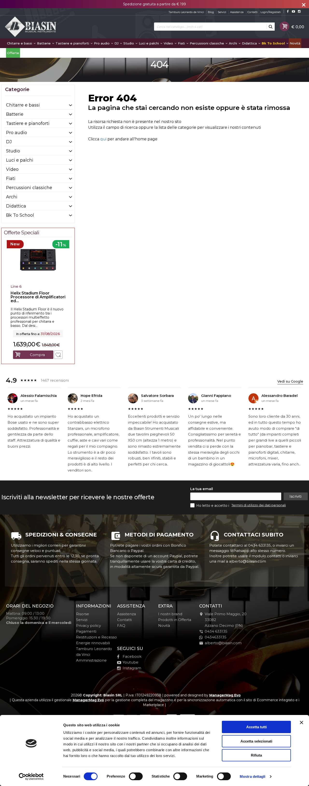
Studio (129, 43)
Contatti (252, 12)
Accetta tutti (256, 727)
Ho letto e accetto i (213, 505)
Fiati (182, 43)
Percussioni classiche (207, 43)
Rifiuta (256, 755)
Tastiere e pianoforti (73, 43)
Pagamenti (86, 631)
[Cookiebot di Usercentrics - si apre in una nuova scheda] (31, 776)
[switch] (135, 776)
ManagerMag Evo (225, 695)
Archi (233, 43)
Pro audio (102, 43)
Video (169, 43)
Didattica (250, 43)
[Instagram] (299, 11)
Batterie (44, 43)
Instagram (132, 668)
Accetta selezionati (256, 741)
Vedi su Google (290, 381)
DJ (116, 43)
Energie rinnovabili (93, 643)
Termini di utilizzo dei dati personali (259, 505)
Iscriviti (295, 496)
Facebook (132, 656)
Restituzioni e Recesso (96, 637)
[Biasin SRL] (31, 27)
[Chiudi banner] (301, 722)
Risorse (82, 614)
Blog (211, 12)
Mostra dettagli (253, 776)
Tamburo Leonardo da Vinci (186, 12)
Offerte (13, 53)
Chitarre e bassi (20, 43)
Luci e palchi (149, 43)
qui (103, 139)
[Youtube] (293, 11)
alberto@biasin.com (223, 643)
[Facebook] (287, 11)
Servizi (222, 12)
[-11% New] (38, 281)
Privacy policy (88, 625)
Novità (295, 43)
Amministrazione (91, 660)
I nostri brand (170, 614)
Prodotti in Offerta (174, 619)
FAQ (121, 625)
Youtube (130, 662)
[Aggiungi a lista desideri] (58, 354)
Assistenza (237, 12)
